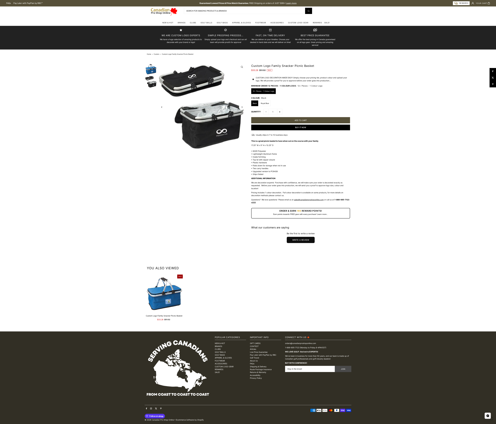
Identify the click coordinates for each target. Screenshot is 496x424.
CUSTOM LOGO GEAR (298, 23)
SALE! (327, 23)
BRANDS (181, 23)
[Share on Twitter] (493, 77)
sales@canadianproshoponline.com (309, 200)
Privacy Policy (256, 378)
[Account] (473, 3)
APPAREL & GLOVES (241, 23)
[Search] (308, 11)
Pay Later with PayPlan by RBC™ (28, 3)
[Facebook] (146, 409)
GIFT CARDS (255, 343)
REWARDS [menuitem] (317, 23)
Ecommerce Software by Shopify (190, 420)
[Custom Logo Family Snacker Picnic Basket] (164, 293)
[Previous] (162, 107)
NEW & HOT (167, 23)
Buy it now (300, 127)
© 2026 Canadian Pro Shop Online (159, 420)
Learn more (291, 3)
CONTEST (254, 346)
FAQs (8, 3)
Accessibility (255, 375)
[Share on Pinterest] (493, 84)
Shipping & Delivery (258, 366)
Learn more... (322, 214)
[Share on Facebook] (493, 71)
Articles (253, 349)
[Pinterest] (161, 409)
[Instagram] (151, 409)
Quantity (256, 112)
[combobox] (248, 11)
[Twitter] (156, 409)
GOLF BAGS (222, 23)
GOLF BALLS (206, 23)
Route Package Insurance (261, 369)
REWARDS (219, 369)
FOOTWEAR (260, 23)
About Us (254, 361)
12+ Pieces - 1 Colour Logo (263, 91)
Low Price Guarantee (259, 352)
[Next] (242, 107)
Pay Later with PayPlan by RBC (263, 355)
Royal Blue (265, 103)
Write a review (300, 240)
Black (255, 103)
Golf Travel (254, 358)
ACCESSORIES (277, 23)
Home (149, 54)
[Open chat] (488, 416)
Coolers (156, 54)
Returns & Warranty (258, 372)
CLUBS (193, 23)
